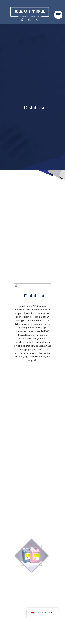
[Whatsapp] (30, 20)
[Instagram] (23, 20)
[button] (58, 15)
